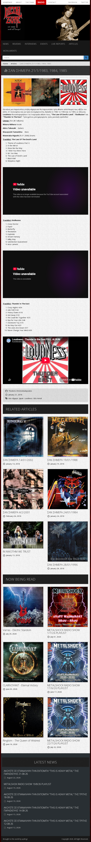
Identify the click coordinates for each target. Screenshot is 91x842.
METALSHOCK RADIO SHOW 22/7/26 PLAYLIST (63, 742)
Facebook (72, 2)
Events (44, 43)
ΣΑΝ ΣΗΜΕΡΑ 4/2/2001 (16, 512)
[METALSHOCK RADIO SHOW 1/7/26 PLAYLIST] (67, 606)
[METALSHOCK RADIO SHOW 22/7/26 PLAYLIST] (67, 717)
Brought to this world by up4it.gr (15, 839)
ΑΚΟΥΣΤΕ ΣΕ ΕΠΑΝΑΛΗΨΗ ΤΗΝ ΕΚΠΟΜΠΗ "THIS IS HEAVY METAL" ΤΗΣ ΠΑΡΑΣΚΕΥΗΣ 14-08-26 (41, 809)
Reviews (16, 43)
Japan (21, 398)
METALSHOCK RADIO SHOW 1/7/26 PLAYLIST (63, 631)
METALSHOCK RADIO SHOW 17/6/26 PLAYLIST (63, 686)
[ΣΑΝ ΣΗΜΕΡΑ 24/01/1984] (67, 489)
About (19, 2)
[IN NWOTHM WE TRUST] (23, 534)
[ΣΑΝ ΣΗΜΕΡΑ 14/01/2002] (23, 436)
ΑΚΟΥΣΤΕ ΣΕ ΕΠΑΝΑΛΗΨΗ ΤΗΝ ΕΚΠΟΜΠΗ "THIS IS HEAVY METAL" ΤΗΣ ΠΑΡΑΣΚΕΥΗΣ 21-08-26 (41, 772)
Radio (41, 2)
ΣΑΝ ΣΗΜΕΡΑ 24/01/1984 (62, 512)
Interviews (30, 43)
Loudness (28, 398)
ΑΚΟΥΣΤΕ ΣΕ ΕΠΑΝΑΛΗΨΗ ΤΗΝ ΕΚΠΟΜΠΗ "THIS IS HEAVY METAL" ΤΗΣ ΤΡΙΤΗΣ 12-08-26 (45, 822)
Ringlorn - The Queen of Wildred (21, 740)
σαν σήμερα (13, 398)
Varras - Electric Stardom (17, 630)
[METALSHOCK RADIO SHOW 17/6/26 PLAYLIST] (67, 662)
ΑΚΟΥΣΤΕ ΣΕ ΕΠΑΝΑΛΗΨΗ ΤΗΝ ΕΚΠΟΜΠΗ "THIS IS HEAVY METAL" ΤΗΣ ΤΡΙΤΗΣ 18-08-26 (45, 796)
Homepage (7, 2)
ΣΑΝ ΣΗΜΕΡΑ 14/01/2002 (18, 460)
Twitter (84, 2)
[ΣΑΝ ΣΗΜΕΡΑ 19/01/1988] (67, 436)
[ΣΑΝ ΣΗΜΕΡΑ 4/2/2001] (23, 489)
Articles (73, 43)
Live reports (58, 43)
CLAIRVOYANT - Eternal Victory (20, 685)
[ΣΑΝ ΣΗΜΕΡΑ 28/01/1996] (67, 541)
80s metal (38, 398)
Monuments (10, 50)
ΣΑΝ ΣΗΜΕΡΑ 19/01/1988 (62, 460)
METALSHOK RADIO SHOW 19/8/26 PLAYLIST (27, 784)
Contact (52, 2)
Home (5, 63)
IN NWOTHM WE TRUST (17, 551)
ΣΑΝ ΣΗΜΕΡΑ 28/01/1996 (62, 564)
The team (29, 2)
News (6, 43)
